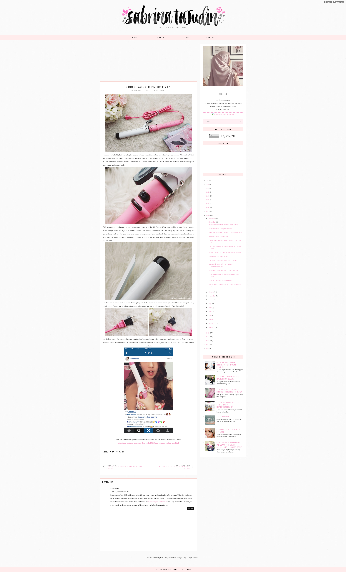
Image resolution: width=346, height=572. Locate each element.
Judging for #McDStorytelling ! (219, 256)
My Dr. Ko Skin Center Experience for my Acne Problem (226, 364)
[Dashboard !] (338, 3)
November (212, 222)
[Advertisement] (148, 62)
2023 (207, 188)
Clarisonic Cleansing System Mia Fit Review (223, 260)
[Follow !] (328, 3)
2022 (207, 192)
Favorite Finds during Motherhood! (220, 280)
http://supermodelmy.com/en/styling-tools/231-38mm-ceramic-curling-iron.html (148, 443)
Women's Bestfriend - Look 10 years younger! (223, 270)
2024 (207, 184)
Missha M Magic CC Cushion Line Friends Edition (225, 232)
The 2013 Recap (223, 416)
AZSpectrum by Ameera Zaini (218, 236)
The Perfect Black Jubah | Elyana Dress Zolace (228, 377)
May (210, 311)
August (211, 300)
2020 (207, 200)
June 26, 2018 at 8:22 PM (119, 491)
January (211, 327)
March (211, 319)
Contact (211, 37)
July (210, 304)
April (210, 315)
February (211, 323)
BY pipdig (186, 569)
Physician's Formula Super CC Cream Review (223, 224)
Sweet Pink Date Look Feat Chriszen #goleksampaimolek (220, 265)
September (212, 296)
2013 (207, 341)
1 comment (160, 91)
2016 (207, 215)
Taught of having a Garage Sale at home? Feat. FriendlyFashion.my (228, 404)
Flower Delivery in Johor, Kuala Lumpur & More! (225, 252)
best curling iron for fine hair (157, 502)
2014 (207, 337)
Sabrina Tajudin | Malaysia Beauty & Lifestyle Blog (169, 557)
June (210, 307)
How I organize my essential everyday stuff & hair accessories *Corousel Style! (229, 444)
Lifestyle (186, 37)
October (211, 292)
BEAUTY (160, 37)
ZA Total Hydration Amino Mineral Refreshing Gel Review (229, 390)
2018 (207, 208)
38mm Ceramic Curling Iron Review (220, 228)
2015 (207, 333)
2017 (207, 211)
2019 (207, 204)
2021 (207, 196)
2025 (207, 180)
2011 (207, 348)
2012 (207, 344)
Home (135, 37)
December (212, 218)
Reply (190, 508)
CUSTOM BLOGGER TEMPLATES (168, 569)
